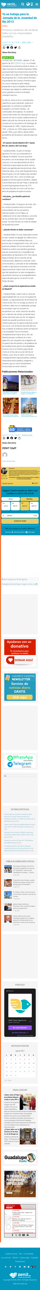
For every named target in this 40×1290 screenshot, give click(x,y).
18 (20, 1067)
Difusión (15, 1258)
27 (29, 1071)
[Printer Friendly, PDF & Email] (8, 57)
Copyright (34, 1258)
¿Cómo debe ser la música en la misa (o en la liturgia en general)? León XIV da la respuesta (11, 1134)
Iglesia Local (7, 44)
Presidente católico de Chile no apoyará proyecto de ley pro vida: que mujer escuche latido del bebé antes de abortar (18, 848)
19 (24, 1067)
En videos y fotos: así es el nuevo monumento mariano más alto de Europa (24, 894)
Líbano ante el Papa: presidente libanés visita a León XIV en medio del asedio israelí (12, 1099)
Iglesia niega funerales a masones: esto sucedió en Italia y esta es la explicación (24, 906)
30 (11, 1075)
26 (24, 1071)
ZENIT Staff (26, 42)
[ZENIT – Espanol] (11, 4)
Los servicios (6, 1258)
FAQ (20, 1254)
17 (15, 1067)
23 (11, 1071)
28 (33, 1071)
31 (15, 1075)
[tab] (12, 1206)
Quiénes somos (11, 1254)
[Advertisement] (20, 562)
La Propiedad (28, 1254)
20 (29, 1067)
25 (20, 1071)
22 (6, 1071)
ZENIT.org (20, 63)
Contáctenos (20, 1261)
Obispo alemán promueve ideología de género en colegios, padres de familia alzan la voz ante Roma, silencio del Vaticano (24, 919)
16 (11, 1067)
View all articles (8, 461)
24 (15, 1071)
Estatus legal (24, 1258)
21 (33, 1067)
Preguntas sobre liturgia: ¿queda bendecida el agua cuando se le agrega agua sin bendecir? (24, 882)
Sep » (10, 1080)
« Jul (5, 1080)
